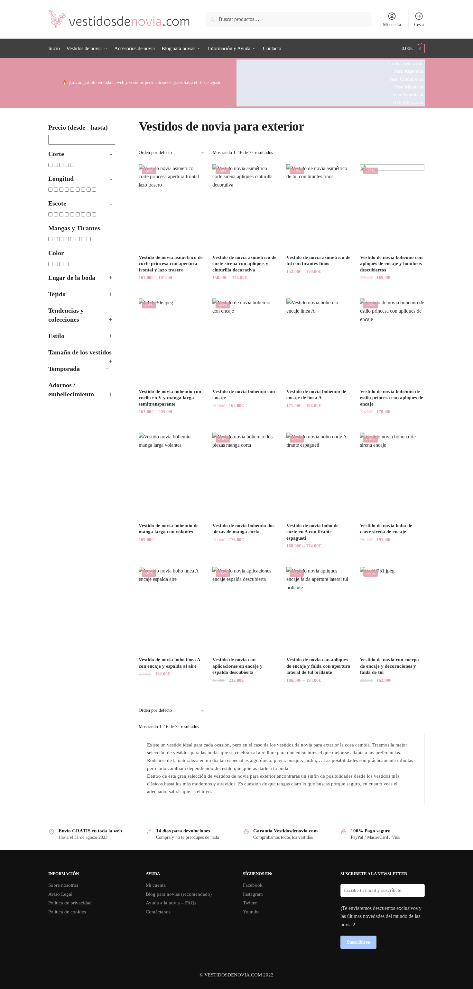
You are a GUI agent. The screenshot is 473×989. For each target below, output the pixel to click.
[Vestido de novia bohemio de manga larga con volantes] (171, 475)
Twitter (250, 902)
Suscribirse (358, 942)
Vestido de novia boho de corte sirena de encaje (386, 529)
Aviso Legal (60, 894)
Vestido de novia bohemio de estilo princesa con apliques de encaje (391, 398)
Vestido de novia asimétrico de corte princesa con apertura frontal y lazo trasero (171, 263)
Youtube (251, 911)
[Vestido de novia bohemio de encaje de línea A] (318, 341)
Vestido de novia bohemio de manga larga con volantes (169, 529)
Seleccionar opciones (170, 290)
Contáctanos (158, 911)
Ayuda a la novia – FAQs (171, 902)
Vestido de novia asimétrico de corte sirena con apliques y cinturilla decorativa (244, 263)
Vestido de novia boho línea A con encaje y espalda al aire (169, 663)
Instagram (253, 894)
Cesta (419, 24)
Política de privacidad (70, 902)
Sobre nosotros (63, 885)
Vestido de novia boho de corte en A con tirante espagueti (312, 532)
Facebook (253, 885)
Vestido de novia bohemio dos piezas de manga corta (243, 529)
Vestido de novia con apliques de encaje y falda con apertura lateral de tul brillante (318, 666)
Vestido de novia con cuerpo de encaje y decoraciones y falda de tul (389, 666)
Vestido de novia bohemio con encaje (243, 394)
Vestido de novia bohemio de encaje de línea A (316, 394)
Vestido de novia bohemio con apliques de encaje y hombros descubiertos (391, 263)
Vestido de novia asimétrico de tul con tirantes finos (318, 260)
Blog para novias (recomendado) (179, 894)
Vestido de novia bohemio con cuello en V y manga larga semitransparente (170, 398)
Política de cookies (67, 911)
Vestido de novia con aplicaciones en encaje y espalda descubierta (237, 666)
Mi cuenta (392, 24)
